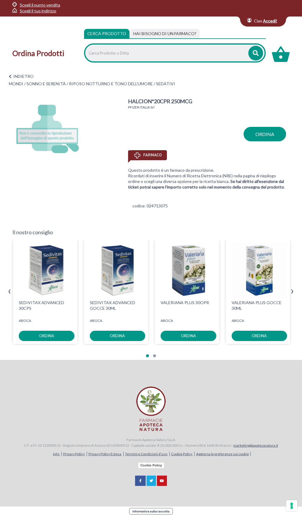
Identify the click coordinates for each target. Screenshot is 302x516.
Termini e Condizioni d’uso (146, 454)
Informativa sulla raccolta (151, 511)
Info (56, 454)
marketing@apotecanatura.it (255, 445)
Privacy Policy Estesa (105, 454)
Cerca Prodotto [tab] (106, 33)
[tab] (165, 33)
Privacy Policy (74, 454)
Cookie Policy (182, 454)
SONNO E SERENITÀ (46, 83)
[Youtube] (162, 481)
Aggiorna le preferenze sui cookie (222, 454)
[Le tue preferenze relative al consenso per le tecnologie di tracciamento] (291, 505)
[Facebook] (140, 481)
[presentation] (9, 292)
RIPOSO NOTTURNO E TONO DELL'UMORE (111, 83)
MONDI (16, 83)
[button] (147, 356)
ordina (264, 134)
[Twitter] (151, 481)
